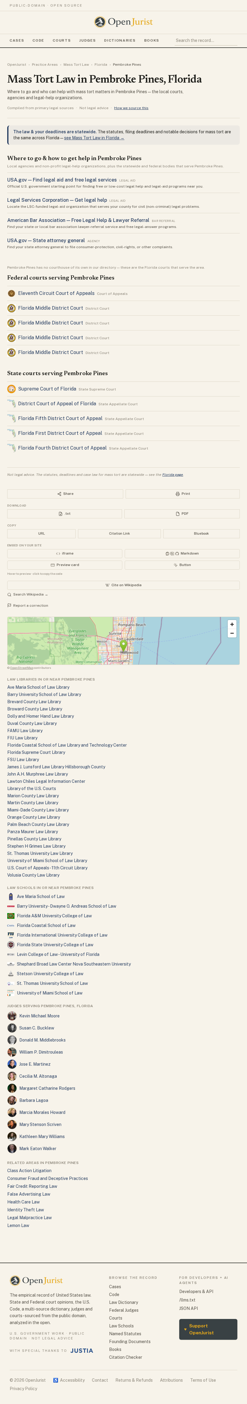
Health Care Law (23, 1202)
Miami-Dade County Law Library (38, 810)
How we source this (131, 108)
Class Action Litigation (29, 1170)
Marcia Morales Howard (42, 1112)
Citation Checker (125, 1357)
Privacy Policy (23, 1388)
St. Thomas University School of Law (52, 983)
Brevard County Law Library (34, 701)
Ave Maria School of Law (41, 896)
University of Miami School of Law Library (47, 860)
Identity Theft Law (25, 1209)
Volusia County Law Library (33, 875)
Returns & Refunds (134, 1380)
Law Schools (121, 1325)
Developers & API (196, 1291)
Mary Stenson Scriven (40, 1124)
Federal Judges (124, 1310)
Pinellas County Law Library (34, 838)
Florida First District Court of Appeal (60, 433)
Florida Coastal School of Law (46, 925)
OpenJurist (16, 64)
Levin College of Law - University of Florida (58, 954)
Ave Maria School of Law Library (38, 687)
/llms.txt (187, 1300)
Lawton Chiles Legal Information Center (46, 781)
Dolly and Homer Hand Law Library (40, 716)
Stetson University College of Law (50, 973)
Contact (100, 1380)
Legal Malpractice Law (29, 1217)
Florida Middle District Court (50, 308)
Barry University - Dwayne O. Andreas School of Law (66, 906)
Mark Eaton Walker (37, 1148)
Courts (62, 40)
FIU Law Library (22, 737)
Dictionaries (120, 40)
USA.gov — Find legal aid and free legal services (62, 180)
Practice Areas (45, 64)
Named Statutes (125, 1333)
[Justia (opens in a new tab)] (82, 1350)
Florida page (172, 475)
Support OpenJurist (199, 1329)
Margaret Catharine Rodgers (47, 1088)
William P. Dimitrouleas (41, 1052)
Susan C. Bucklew (36, 1028)
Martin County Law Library (32, 802)
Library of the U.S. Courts (31, 788)
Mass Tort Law (76, 64)
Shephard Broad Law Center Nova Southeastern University (74, 964)
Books (151, 40)
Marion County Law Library (33, 795)
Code (38, 40)
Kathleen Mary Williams (42, 1136)
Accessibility (69, 1380)
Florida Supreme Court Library (36, 752)
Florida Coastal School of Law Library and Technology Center (67, 745)
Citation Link (119, 533)
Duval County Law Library (32, 723)
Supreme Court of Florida (47, 389)
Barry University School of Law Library (44, 694)
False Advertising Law (28, 1194)
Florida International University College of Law (62, 935)
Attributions (171, 1380)
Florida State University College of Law (55, 944)
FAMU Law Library (24, 730)
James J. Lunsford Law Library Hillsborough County (56, 766)
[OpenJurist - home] (123, 22)
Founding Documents (130, 1341)
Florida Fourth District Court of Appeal (62, 448)
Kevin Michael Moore (39, 1015)
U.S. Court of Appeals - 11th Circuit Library (47, 867)
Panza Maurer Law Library (32, 831)
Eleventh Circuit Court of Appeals (56, 293)
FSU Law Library (23, 759)
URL (41, 533)
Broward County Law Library (34, 709)
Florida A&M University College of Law (54, 915)
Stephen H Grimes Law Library (36, 846)
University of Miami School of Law (50, 993)
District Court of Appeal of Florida (57, 403)
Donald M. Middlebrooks (42, 1040)
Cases (17, 40)
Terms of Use (203, 1380)
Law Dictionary (123, 1302)
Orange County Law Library (33, 817)
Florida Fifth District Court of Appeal (60, 418)
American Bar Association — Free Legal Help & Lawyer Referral (78, 220)
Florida (101, 64)
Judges (87, 40)
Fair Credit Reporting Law (32, 1186)
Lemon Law (18, 1225)
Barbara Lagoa (33, 1100)
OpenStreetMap (21, 667)
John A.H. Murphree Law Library (37, 774)
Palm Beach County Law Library (38, 824)
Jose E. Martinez (35, 1064)
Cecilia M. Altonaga (38, 1076)
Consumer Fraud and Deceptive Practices (47, 1178)
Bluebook (201, 533)
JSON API (188, 1308)
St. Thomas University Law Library (40, 853)
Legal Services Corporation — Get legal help (57, 200)
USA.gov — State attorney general (46, 240)
